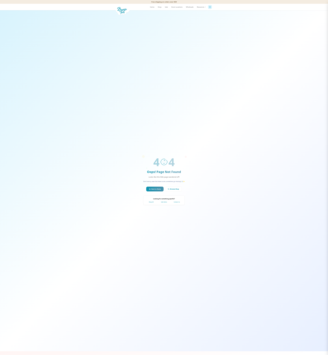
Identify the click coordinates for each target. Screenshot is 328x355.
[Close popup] (193, 156)
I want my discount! (178, 182)
